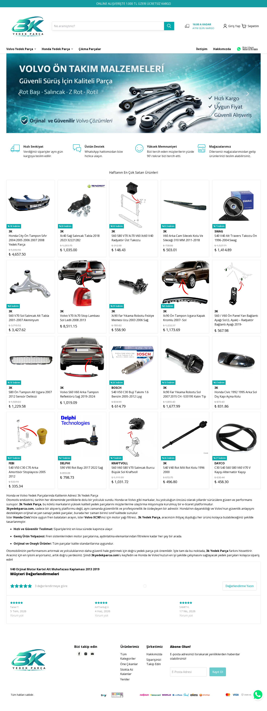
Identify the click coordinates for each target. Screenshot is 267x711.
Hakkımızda (154, 654)
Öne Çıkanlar (129, 664)
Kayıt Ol (217, 672)
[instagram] (85, 653)
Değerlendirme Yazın (239, 586)
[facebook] (79, 653)
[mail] (92, 653)
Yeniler (125, 679)
